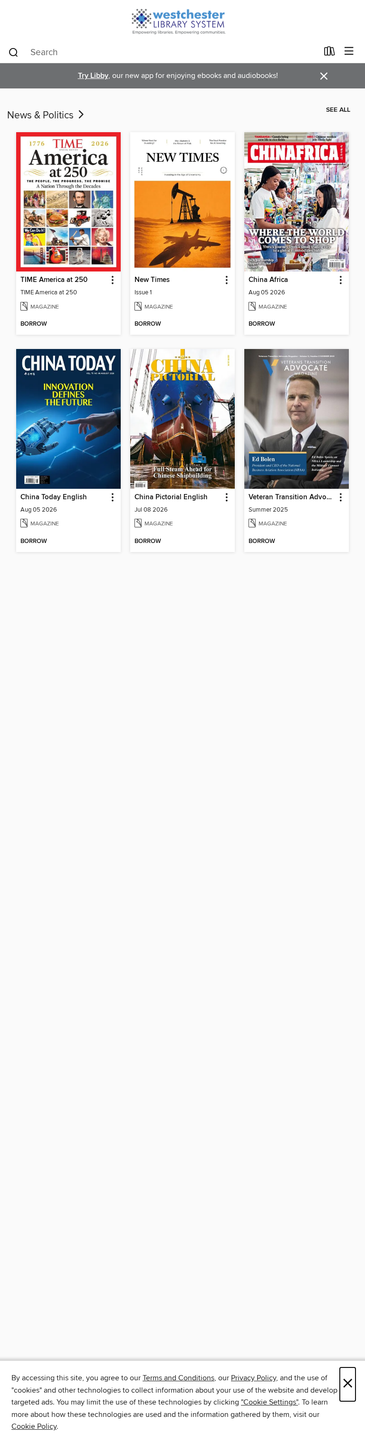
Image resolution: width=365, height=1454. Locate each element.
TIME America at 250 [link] (53, 280)
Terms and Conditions (178, 1378)
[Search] (13, 51)
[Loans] (329, 53)
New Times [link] (152, 280)
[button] (112, 280)
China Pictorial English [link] (171, 497)
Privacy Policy (253, 1378)
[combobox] (163, 52)
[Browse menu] (349, 51)
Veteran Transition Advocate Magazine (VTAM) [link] (292, 497)
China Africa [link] (268, 280)
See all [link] (338, 110)
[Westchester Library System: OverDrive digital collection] (182, 20)
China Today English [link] (53, 497)
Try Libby (93, 76)
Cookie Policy (34, 1426)
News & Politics (41, 115)
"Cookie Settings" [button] (269, 1402)
